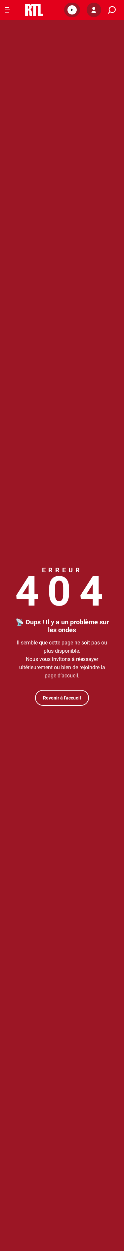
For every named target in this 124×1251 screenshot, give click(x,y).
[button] (72, 10)
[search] (112, 10)
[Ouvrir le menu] (7, 10)
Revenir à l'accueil (62, 697)
